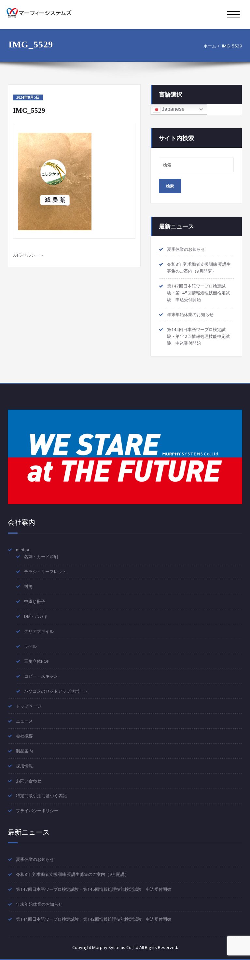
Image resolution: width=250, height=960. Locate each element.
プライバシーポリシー (37, 810)
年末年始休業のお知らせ (190, 314)
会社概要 (24, 736)
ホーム (209, 46)
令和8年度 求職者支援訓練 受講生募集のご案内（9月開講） (72, 874)
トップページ (28, 706)
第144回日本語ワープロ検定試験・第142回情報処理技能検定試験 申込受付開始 (198, 336)
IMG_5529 (232, 46)
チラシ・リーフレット (45, 571)
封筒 (28, 586)
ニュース (24, 721)
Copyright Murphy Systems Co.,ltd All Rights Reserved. (125, 947)
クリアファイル (39, 631)
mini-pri (23, 550)
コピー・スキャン (41, 676)
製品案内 (24, 751)
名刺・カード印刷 (41, 556)
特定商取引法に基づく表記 (41, 796)
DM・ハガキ (36, 616)
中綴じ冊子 (34, 601)
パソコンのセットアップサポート (56, 691)
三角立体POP (36, 661)
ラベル (30, 646)
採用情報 (24, 766)
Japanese (172, 109)
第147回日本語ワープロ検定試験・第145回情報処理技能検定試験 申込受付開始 (198, 292)
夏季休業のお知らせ (186, 249)
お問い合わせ (28, 781)
